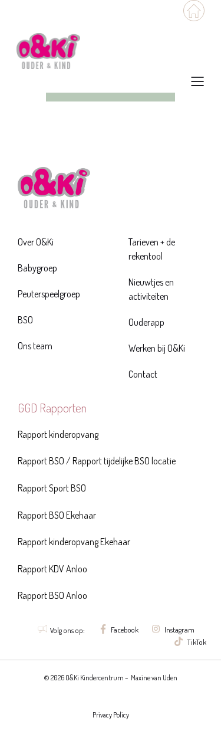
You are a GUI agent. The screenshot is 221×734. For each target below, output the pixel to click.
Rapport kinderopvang (58, 434)
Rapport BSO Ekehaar (57, 515)
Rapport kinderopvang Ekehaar (74, 542)
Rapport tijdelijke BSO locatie (123, 461)
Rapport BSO (41, 461)
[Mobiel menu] (193, 10)
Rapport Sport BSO (52, 488)
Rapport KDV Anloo (52, 569)
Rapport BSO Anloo (52, 595)
